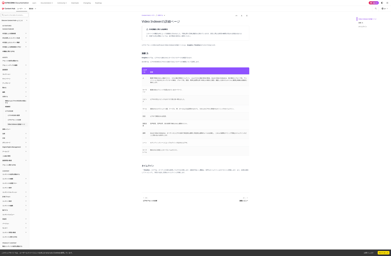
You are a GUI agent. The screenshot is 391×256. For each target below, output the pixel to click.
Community (61, 3)
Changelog (87, 3)
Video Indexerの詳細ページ (367, 19)
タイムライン (362, 26)
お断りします (369, 253)
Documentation (46, 3)
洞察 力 (360, 23)
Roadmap (98, 3)
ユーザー (20, 9)
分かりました (383, 253)
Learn (34, 3)
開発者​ (31, 9)
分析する (160, 15)
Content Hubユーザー (148, 15)
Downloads (75, 3)
